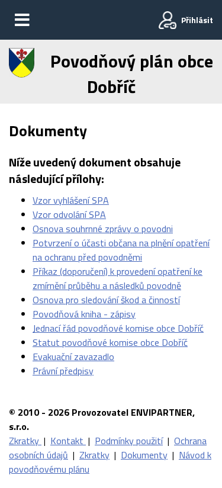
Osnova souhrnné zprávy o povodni (103, 228)
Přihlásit (197, 20)
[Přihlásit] (167, 20)
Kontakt (68, 441)
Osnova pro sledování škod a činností (106, 300)
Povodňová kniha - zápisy (84, 314)
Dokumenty (144, 455)
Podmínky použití (129, 441)
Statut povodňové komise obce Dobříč (110, 342)
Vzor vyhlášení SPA (71, 200)
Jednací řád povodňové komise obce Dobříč (118, 328)
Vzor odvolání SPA (69, 214)
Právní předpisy (63, 371)
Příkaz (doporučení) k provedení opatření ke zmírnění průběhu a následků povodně (117, 278)
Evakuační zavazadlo (73, 356)
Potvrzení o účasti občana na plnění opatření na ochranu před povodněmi (121, 250)
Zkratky (25, 441)
